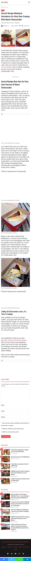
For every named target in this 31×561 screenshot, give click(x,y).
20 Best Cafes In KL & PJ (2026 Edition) (20, 457)
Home (3, 7)
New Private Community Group (15, 340)
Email (3, 411)
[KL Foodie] (7, 2)
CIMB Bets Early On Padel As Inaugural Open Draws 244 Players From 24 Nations (20, 473)
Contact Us (9, 547)
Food (7, 7)
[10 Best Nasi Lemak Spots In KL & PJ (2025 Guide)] (5, 466)
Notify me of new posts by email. (11, 431)
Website (3, 417)
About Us (4, 547)
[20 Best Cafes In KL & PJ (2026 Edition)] (5, 459)
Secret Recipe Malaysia (9, 67)
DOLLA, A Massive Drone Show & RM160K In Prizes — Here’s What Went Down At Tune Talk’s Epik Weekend (20, 496)
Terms (20, 547)
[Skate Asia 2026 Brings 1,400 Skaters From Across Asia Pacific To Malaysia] (5, 512)
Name (3, 405)
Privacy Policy (26, 547)
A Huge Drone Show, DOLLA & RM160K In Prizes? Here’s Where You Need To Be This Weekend (20, 503)
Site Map (15, 547)
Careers (15, 549)
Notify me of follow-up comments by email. (13, 428)
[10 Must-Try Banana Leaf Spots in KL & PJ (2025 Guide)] (5, 481)
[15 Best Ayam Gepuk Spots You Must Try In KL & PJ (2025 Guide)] (5, 452)
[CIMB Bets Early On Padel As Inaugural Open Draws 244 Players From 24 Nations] (5, 473)
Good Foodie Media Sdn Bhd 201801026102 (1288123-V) (16, 542)
